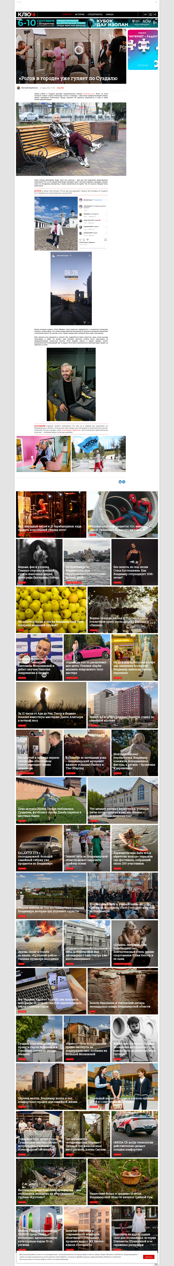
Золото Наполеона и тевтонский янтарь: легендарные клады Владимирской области (123, 991)
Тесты (21, 630)
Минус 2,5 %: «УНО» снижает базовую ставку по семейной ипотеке (123, 705)
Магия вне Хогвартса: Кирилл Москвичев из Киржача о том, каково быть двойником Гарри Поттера (134, 1039)
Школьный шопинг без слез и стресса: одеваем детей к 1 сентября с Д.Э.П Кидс (123, 1086)
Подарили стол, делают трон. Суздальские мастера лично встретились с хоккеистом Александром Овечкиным (39, 1134)
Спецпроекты (95, 14)
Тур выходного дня (74, 582)
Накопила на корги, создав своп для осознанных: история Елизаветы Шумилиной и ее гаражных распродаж (134, 1229)
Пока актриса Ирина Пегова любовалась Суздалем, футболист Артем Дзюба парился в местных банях (51, 800)
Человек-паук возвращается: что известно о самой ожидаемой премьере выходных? (123, 514)
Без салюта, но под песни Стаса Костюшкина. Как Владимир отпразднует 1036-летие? (134, 562)
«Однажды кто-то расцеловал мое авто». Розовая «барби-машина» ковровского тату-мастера (87, 657)
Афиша (109, 14)
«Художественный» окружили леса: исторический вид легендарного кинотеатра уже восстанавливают (87, 943)
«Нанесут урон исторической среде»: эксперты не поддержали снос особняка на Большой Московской (87, 1039)
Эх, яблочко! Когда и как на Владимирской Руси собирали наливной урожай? (51, 610)
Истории (79, 14)
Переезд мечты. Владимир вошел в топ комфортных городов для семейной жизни (51, 1086)
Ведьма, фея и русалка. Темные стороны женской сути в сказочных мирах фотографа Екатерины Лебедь (39, 562)
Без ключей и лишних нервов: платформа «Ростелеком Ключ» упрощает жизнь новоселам (39, 753)
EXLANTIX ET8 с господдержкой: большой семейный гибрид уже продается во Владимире (39, 848)
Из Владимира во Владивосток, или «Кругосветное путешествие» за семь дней (87, 562)
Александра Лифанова (71, 430)
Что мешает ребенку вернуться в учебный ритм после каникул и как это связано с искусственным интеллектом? (123, 800)
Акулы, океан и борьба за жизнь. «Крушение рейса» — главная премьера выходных (39, 943)
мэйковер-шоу (89, 94)
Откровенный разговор (123, 964)
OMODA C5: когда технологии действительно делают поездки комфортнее (134, 1134)
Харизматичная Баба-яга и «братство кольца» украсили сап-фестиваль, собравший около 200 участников (134, 848)
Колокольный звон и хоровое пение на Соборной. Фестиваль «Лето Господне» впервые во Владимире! (123, 896)
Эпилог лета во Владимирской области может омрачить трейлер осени (87, 848)
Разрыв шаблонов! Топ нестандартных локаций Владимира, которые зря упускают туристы (51, 896)
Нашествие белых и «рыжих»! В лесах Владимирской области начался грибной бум (123, 1182)
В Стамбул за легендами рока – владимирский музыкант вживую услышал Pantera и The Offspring (87, 753)
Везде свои (71, 773)
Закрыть (148, 1257)
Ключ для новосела (26, 773)
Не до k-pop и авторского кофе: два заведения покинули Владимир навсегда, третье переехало (134, 657)
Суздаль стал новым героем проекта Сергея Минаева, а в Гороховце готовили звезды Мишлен (39, 1039)
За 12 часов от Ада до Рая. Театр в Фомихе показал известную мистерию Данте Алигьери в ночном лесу (51, 705)
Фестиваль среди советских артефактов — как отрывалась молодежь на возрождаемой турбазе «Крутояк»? (51, 1182)
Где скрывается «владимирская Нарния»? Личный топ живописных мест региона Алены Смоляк (87, 1134)
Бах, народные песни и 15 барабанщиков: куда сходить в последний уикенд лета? (51, 514)
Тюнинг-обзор (72, 678)
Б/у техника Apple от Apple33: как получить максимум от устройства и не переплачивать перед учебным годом (51, 991)
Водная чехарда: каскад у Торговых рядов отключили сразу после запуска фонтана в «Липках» (123, 610)
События (67, 14)
